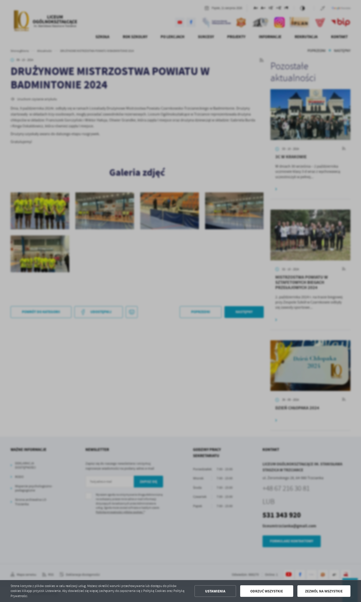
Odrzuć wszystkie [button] (266, 591)
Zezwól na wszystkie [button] (324, 591)
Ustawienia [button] (215, 591)
